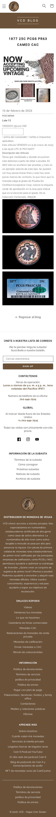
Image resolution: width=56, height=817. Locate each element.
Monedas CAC (28, 628)
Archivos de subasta (28, 478)
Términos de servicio (28, 674)
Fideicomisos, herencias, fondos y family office (28, 697)
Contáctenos (28, 703)
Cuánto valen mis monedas (28, 736)
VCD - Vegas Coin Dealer (32, 812)
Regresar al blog (30, 317)
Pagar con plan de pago (28, 690)
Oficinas (28, 714)
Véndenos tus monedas (28, 612)
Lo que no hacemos (28, 617)
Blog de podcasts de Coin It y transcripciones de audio (27, 764)
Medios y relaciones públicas (28, 709)
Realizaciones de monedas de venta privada (28, 635)
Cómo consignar (28, 464)
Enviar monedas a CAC (28, 647)
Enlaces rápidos (28, 601)
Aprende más (28, 724)
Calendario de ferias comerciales (28, 622)
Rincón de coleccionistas (28, 652)
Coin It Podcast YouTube (28, 751)
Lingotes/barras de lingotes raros (28, 746)
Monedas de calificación (28, 641)
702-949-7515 (28, 399)
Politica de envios (28, 684)
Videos (28, 607)
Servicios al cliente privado (28, 741)
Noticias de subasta (28, 474)
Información (28, 662)
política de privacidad (28, 679)
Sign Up (28, 366)
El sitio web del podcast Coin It (28, 757)
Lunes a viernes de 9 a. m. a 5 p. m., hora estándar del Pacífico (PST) (28, 387)
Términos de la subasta (28, 459)
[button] (4, 6)
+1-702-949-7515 (28, 420)
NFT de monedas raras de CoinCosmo (28, 770)
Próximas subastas (28, 469)
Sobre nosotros (28, 731)
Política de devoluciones (27, 669)
